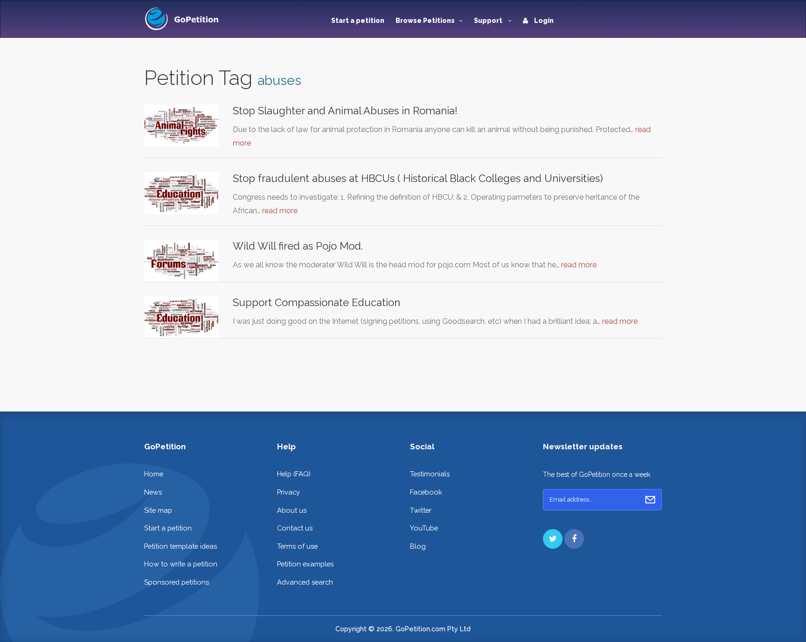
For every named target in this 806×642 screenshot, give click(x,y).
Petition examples (305, 564)
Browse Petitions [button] (425, 20)
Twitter (420, 510)
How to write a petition (180, 564)
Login (543, 20)
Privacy (288, 492)
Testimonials (430, 474)
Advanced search (305, 582)
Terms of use (297, 546)
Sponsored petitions (176, 582)
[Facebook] (574, 539)
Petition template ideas (180, 546)
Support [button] (489, 20)
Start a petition (357, 20)
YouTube (424, 528)
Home (153, 474)
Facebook (426, 492)
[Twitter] (553, 539)
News (153, 492)
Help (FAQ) (294, 474)
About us (291, 510)
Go (650, 499)
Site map (158, 510)
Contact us (295, 528)
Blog (418, 546)
